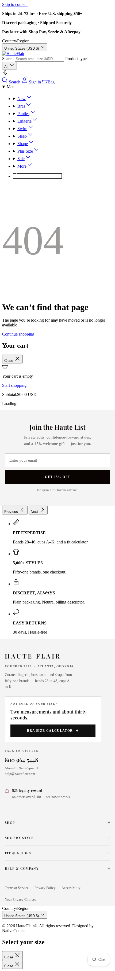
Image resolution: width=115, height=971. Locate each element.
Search (8, 58)
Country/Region (15, 41)
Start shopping (14, 385)
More (21, 166)
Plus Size (25, 151)
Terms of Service (17, 888)
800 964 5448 (21, 759)
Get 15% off (57, 477)
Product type (76, 58)
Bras (21, 106)
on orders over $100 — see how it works (41, 797)
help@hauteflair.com (20, 774)
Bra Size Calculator (50, 730)
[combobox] (39, 59)
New (21, 98)
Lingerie (24, 121)
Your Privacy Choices (20, 900)
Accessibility (71, 888)
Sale (21, 158)
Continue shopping (18, 334)
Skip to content (15, 4)
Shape (22, 143)
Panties (23, 113)
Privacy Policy (45, 888)
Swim (22, 128)
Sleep (22, 136)
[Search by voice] (5, 74)
